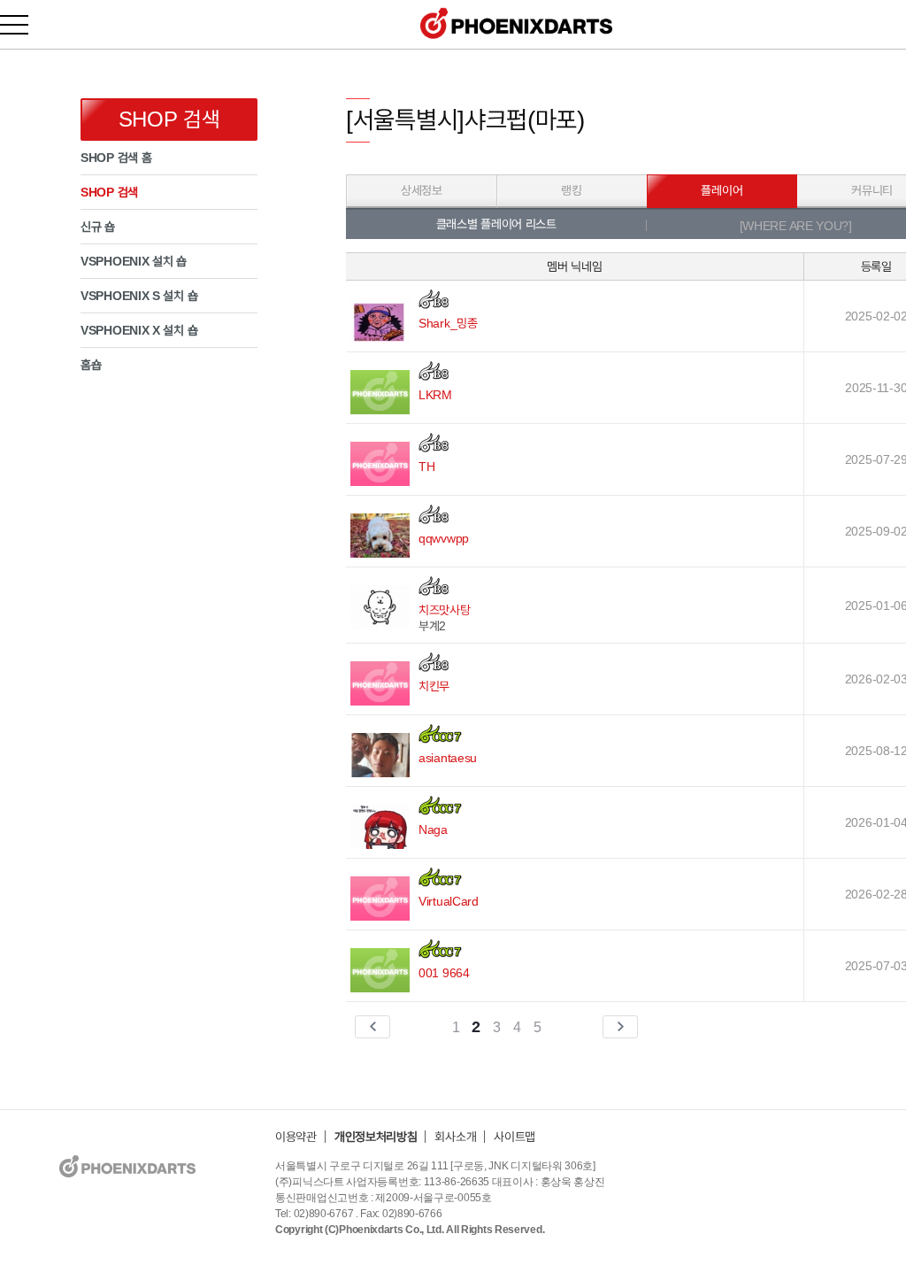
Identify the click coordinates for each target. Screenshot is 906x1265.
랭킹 (571, 190)
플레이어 (721, 190)
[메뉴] (24, 24)
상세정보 (421, 190)
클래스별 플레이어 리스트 (496, 224)
